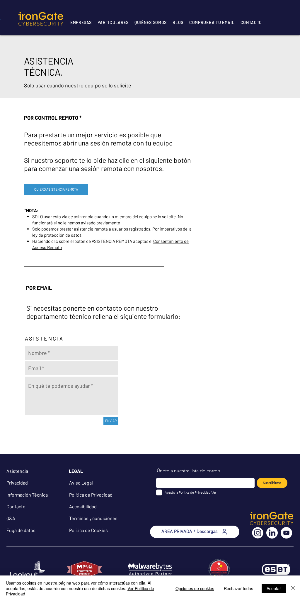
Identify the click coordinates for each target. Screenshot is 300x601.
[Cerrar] (292, 588)
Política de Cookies (88, 530)
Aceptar (274, 588)
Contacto (15, 506)
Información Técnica (27, 494)
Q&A (10, 518)
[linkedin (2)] (272, 533)
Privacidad (17, 482)
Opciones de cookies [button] (194, 588)
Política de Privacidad (90, 494)
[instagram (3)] (257, 533)
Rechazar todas (238, 588)
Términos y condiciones (93, 518)
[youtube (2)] (286, 533)
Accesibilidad (83, 506)
